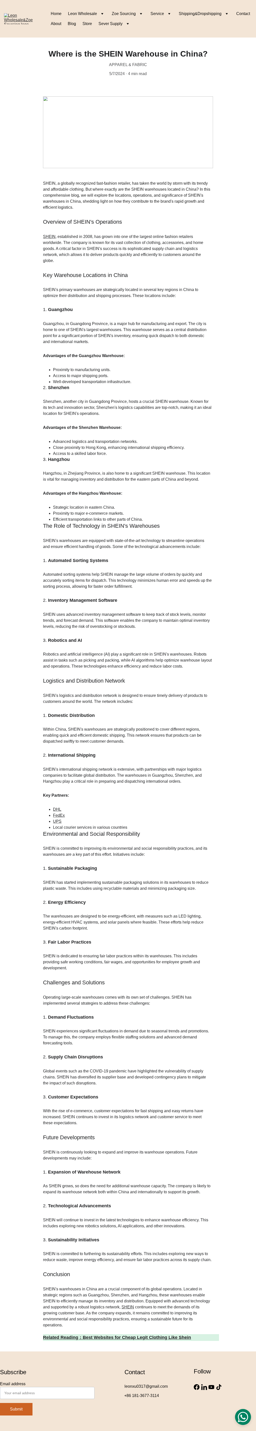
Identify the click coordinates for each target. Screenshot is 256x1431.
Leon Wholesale (82, 14)
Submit (16, 1409)
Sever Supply (110, 24)
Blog (72, 24)
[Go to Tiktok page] (219, 1386)
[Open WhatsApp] (243, 1417)
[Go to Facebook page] (197, 1386)
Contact (243, 14)
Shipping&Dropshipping (200, 14)
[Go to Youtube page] (211, 1386)
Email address (13, 1384)
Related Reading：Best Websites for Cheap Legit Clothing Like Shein (117, 1337)
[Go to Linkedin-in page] (204, 1386)
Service (157, 14)
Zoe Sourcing (124, 14)
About (56, 24)
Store (87, 24)
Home (56, 14)
